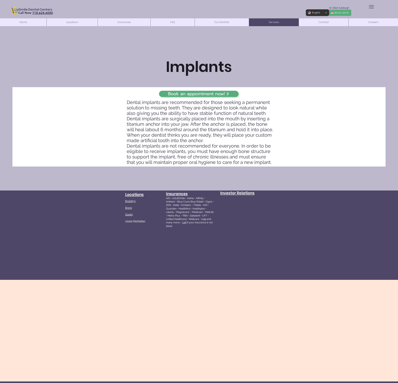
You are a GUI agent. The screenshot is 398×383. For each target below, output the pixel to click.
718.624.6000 (42, 13)
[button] (371, 6)
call (184, 222)
